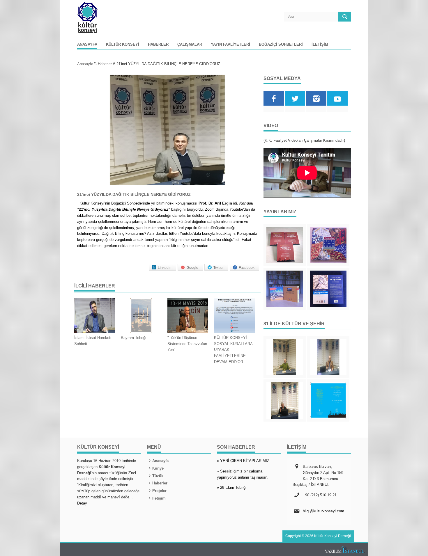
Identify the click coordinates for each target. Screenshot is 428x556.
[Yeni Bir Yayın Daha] (284, 245)
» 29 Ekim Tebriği (231, 487)
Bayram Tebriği (133, 337)
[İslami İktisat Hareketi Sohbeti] (94, 316)
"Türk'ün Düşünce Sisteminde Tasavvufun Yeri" (187, 343)
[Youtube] (337, 98)
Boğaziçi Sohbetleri (281, 44)
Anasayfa (87, 44)
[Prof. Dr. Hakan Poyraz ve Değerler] (328, 357)
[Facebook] (273, 98)
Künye (158, 468)
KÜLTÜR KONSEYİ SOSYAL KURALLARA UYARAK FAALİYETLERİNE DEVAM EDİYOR (233, 349)
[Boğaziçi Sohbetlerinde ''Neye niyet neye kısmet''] (284, 357)
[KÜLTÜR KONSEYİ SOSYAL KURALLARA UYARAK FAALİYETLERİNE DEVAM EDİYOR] (234, 316)
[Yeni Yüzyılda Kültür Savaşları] (284, 400)
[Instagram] (316, 98)
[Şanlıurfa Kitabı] (284, 289)
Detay (82, 503)
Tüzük (157, 476)
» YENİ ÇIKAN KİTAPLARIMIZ (243, 461)
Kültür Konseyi (122, 44)
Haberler (158, 44)
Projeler (159, 491)
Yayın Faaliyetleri (230, 44)
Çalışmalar (189, 44)
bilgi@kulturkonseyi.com (323, 511)
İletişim (320, 44)
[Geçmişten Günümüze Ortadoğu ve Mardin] (328, 289)
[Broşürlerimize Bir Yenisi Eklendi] (328, 400)
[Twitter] (295, 98)
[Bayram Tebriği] (141, 316)
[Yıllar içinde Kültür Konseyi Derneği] (328, 245)
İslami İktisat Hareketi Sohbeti (92, 340)
